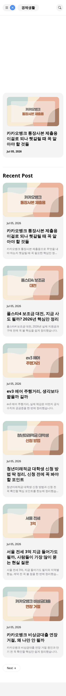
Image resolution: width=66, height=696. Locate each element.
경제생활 (28, 7)
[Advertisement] (33, 50)
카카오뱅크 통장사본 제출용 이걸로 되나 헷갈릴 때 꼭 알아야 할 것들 (32, 138)
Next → (11, 668)
